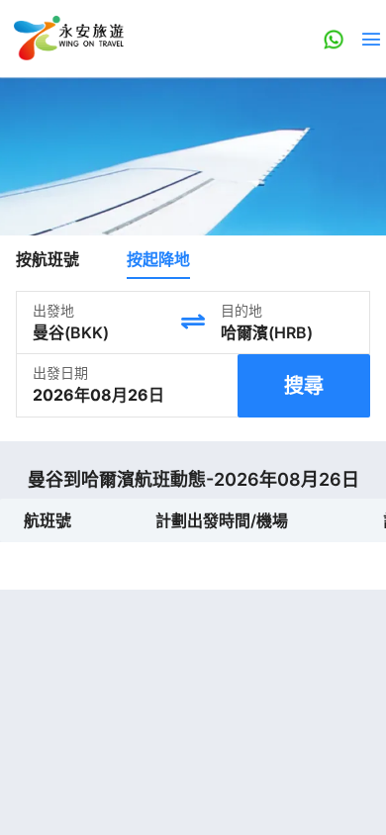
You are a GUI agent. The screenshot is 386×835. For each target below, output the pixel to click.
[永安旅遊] (67, 38)
